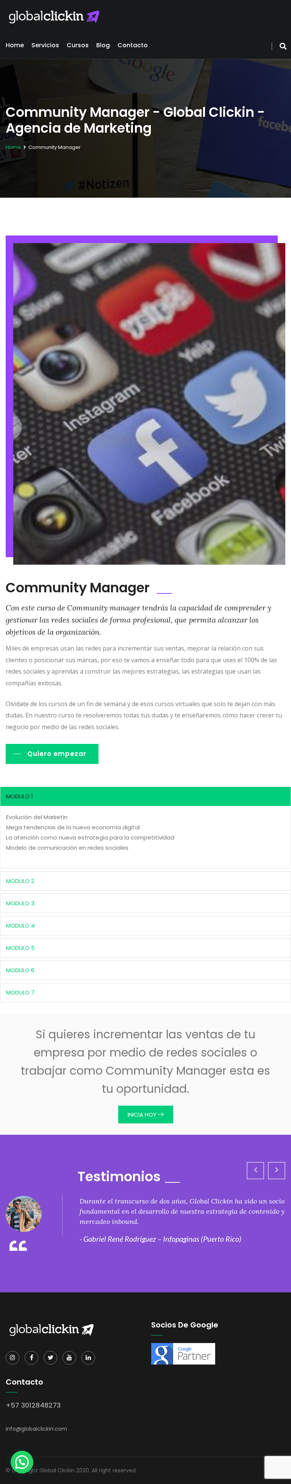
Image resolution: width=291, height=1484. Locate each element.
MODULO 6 (20, 970)
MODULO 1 (19, 796)
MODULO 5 (20, 948)
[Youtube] (69, 1358)
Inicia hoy (143, 1114)
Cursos (78, 45)
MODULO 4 (20, 925)
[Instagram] (12, 1358)
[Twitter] (50, 1358)
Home (15, 45)
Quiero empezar (56, 753)
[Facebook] (31, 1358)
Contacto (132, 45)
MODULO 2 (20, 881)
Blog (103, 45)
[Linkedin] (88, 1358)
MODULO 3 (20, 903)
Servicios (45, 45)
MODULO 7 (20, 992)
